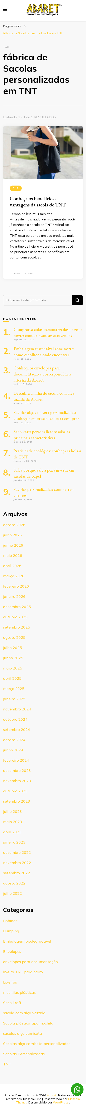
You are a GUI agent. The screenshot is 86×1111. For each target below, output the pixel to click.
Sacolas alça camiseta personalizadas (36, 1043)
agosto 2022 (14, 883)
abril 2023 (12, 832)
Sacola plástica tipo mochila (28, 1023)
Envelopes (12, 951)
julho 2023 (12, 811)
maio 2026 (12, 555)
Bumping (11, 931)
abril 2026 (12, 565)
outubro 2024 (15, 719)
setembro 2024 (16, 729)
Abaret (51, 1095)
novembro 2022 (17, 862)
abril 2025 (12, 678)
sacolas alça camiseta (22, 1033)
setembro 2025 (16, 627)
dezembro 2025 (17, 606)
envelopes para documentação (30, 961)
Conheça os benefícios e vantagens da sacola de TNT (38, 201)
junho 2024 (13, 750)
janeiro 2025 (14, 698)
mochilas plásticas (19, 992)
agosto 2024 (14, 739)
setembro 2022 (16, 872)
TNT (16, 188)
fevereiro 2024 (16, 760)
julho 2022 (12, 893)
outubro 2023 (15, 791)
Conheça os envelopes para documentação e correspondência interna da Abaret (42, 374)
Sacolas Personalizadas (24, 1053)
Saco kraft (12, 1002)
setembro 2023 (16, 801)
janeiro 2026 (14, 596)
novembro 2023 (17, 780)
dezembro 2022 (17, 852)
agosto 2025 (14, 637)
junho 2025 (13, 657)
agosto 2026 (14, 524)
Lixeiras (10, 982)
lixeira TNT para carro (23, 972)
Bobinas (10, 920)
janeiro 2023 (14, 842)
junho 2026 (13, 545)
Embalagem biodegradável (27, 941)
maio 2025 (12, 668)
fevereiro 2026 (16, 586)
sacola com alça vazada (24, 1012)
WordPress (60, 1102)
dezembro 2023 (17, 770)
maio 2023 (12, 821)
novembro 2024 (17, 709)
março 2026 (13, 576)
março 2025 (13, 688)
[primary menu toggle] (5, 10)
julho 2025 (12, 647)
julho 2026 (12, 535)
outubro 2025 (15, 617)
